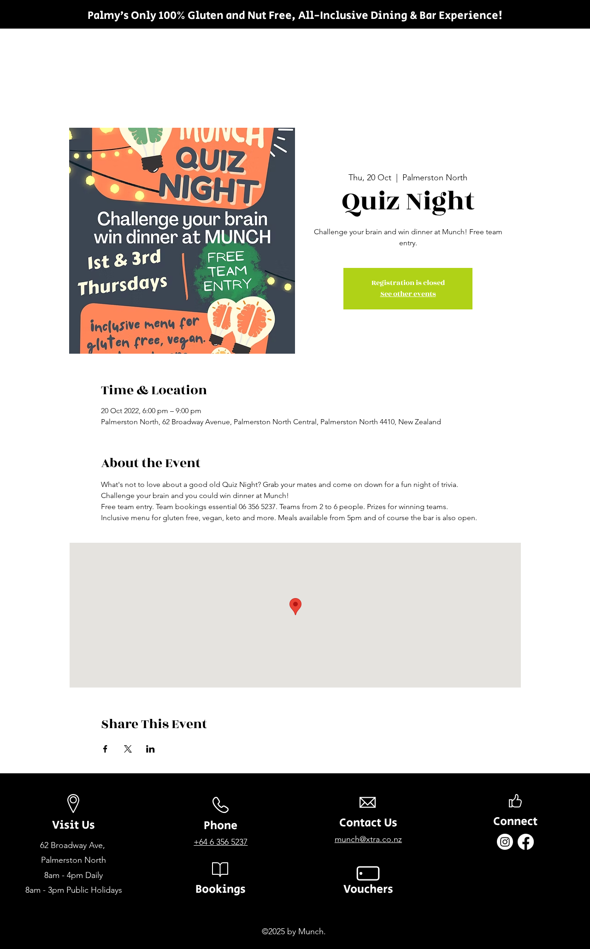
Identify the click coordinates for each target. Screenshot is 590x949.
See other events (408, 294)
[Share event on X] (128, 749)
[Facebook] (526, 842)
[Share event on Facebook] (105, 749)
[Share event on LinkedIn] (150, 749)
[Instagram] (505, 842)
